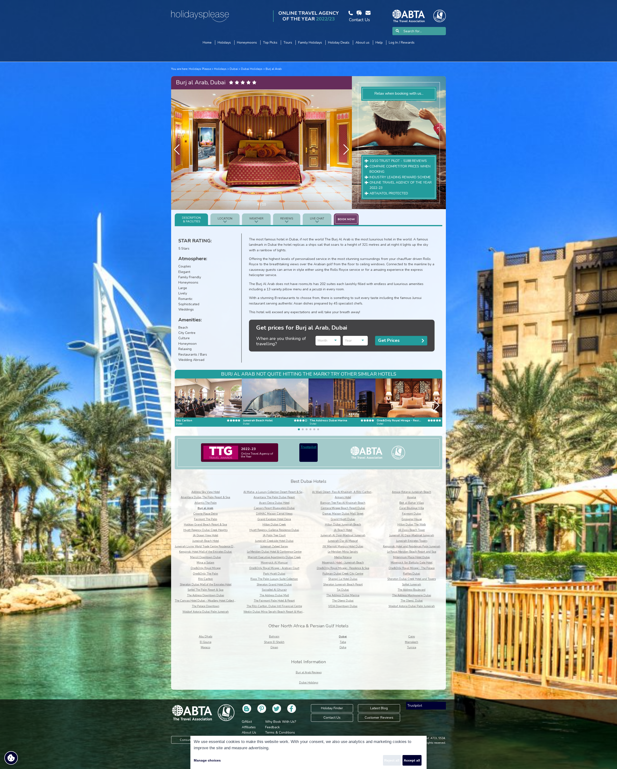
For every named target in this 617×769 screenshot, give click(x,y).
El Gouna (205, 642)
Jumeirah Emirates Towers (411, 541)
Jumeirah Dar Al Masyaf (343, 541)
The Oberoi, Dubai (412, 601)
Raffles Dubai (411, 574)
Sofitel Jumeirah (411, 584)
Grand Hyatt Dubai (343, 519)
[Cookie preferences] (11, 758)
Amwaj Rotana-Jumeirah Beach (411, 492)
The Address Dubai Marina (342, 595)
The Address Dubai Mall (274, 595)
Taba (343, 642)
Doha (343, 647)
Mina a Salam (205, 562)
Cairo (411, 636)
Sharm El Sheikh (274, 642)
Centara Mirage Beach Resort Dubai (343, 508)
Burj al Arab (274, 69)
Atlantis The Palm (205, 503)
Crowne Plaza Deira (205, 514)
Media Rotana (343, 557)
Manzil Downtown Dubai (205, 557)
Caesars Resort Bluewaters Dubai (274, 508)
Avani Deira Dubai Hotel (274, 503)
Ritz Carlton (205, 579)
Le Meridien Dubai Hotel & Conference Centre (274, 552)
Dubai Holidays (251, 69)
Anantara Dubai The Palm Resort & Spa (205, 497)
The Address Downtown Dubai (205, 595)
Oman (274, 647)
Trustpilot (308, 447)
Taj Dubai (343, 590)
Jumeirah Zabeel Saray (274, 546)
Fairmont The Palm (205, 519)
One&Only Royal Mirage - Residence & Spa (343, 568)
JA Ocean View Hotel (205, 535)
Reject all (391, 760)
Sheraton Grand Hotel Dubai (274, 584)
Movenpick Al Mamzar (274, 562)
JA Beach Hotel (343, 530)
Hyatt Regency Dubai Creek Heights (205, 530)
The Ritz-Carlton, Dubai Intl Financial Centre (274, 606)
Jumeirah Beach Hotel (205, 541)
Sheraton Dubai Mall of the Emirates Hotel (205, 584)
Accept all (412, 760)
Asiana (411, 497)
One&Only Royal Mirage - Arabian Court (274, 568)
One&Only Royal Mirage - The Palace (412, 568)
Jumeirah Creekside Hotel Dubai (274, 541)
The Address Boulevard (411, 590)
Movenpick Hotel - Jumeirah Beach (343, 562)
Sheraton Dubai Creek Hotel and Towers (411, 579)
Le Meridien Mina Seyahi (343, 552)
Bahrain (274, 636)
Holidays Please (200, 69)
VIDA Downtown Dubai (342, 606)
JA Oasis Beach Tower (411, 530)
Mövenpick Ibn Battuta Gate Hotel (411, 562)
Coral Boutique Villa (411, 508)
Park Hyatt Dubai (274, 574)
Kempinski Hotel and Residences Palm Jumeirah (411, 546)
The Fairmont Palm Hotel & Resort (274, 601)
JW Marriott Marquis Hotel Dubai (342, 546)
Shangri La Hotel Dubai (342, 579)
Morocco (205, 647)
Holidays (220, 69)
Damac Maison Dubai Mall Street (342, 514)
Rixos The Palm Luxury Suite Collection (274, 579)
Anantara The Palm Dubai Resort (274, 497)
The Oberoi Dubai (343, 601)
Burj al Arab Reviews (309, 672)
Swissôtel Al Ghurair (274, 590)
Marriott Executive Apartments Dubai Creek (274, 557)
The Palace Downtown (205, 606)
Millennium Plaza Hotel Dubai (411, 557)
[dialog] (308, 752)
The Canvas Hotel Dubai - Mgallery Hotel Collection (206, 601)
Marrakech (411, 642)
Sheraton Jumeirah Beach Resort (343, 584)
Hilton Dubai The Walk (411, 524)
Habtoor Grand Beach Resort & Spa (205, 524)
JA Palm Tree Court (274, 535)
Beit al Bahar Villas (411, 503)
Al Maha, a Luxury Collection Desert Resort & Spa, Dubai (278, 492)
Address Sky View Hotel (205, 492)
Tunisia (411, 647)
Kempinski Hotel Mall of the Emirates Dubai (205, 552)
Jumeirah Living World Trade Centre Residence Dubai (207, 546)
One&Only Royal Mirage (206, 568)
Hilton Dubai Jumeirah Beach (343, 524)
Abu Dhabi (205, 636)
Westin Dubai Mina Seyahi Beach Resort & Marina (274, 612)
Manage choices (207, 760)
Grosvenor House (412, 519)
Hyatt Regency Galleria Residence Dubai (274, 530)
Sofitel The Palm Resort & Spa (205, 590)
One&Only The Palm (205, 574)
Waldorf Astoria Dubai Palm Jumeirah (412, 606)
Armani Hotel (343, 497)
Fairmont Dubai (411, 514)
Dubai (234, 69)
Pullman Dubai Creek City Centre (342, 574)
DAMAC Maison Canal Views (274, 514)
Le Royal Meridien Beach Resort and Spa (411, 552)
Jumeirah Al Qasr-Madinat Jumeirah (343, 535)
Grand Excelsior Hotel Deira (274, 519)
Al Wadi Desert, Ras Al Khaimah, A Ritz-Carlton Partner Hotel (350, 492)
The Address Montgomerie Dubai (411, 595)
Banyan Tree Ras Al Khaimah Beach (342, 503)
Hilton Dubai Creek (274, 524)
